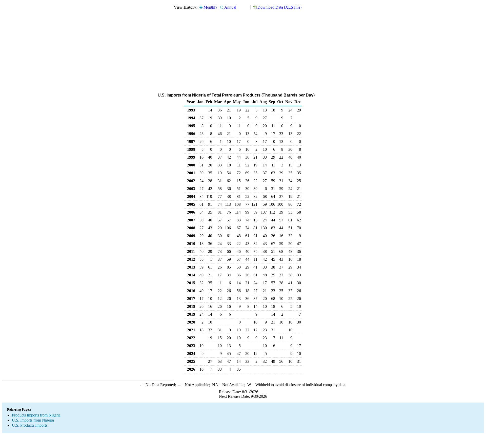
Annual (230, 7)
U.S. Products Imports (29, 425)
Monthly (210, 7)
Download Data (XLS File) (279, 7)
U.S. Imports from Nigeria (33, 420)
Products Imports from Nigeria (36, 415)
